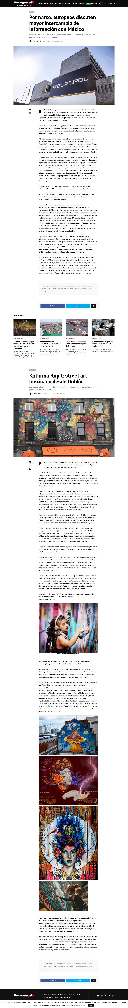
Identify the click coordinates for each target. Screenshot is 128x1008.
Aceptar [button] (91, 1005)
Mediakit (67, 997)
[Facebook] (92, 3)
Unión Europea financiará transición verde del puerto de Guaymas (76, 343)
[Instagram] (95, 3)
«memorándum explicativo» (59, 178)
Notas (31, 11)
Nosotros (47, 995)
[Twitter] (99, 3)
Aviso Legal (59, 997)
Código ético (48, 997)
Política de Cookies (75, 995)
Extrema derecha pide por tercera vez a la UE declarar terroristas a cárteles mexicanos (24, 344)
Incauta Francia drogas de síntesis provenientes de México (102, 343)
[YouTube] (103, 3)
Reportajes (20, 338)
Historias (32, 369)
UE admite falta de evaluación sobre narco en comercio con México (50, 343)
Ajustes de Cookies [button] (79, 1005)
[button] (111, 3)
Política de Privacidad (59, 995)
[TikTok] (107, 3)
